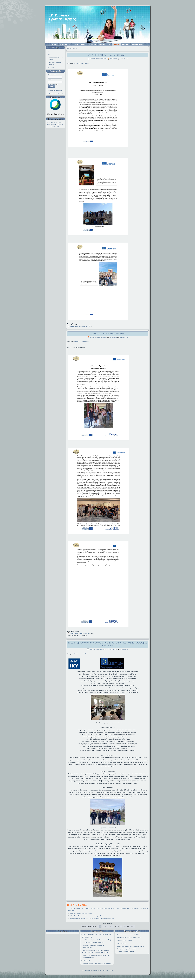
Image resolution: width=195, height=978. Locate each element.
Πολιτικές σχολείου (79, 44)
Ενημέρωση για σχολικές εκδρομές (126, 949)
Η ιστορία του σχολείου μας (124, 940)
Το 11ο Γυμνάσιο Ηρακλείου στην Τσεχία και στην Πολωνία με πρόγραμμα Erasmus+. (107, 644)
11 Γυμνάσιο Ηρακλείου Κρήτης (91, 970)
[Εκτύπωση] (119, 58)
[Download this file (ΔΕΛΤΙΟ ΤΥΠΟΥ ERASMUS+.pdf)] (69, 326)
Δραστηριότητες (104, 44)
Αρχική (54, 44)
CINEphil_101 (86, 960)
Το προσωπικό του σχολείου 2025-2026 (128, 935)
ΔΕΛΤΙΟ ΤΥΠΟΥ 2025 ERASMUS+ (79, 633)
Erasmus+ (116, 44)
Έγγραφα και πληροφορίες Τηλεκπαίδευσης (129, 937)
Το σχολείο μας (65, 44)
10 (121, 926)
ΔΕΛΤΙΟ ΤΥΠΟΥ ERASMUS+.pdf (79, 326)
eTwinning (125, 44)
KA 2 (49, 54)
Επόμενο (126, 926)
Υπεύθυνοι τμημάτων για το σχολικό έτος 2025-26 (130, 946)
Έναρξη (83, 926)
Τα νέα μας (92, 44)
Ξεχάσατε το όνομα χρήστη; (55, 93)
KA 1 (49, 51)
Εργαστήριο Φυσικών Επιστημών (126, 951)
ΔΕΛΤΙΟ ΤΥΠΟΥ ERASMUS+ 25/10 (107, 55)
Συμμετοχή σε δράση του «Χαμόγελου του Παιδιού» (97, 963)
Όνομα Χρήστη (52, 75)
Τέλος (132, 926)
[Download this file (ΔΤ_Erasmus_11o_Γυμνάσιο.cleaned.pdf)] (69, 633)
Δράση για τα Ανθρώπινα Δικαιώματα (81, 913)
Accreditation (51, 67)
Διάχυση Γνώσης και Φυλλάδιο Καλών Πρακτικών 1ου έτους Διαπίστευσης (92, 918)
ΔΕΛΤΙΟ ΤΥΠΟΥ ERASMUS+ (108, 333)
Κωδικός (50, 79)
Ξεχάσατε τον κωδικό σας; (55, 90)
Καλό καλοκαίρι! (121, 943)
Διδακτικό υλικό (137, 44)
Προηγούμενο (92, 926)
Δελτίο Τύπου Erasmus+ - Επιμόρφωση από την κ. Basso (87, 916)
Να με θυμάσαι (52, 84)
